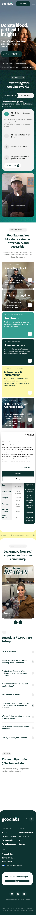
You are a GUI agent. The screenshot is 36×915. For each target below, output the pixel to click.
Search (17, 881)
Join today (23, 4)
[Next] (20, 622)
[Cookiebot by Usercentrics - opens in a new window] (25, 435)
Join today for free (11, 54)
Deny (18, 479)
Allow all (18, 473)
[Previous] (16, 622)
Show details (25, 467)
